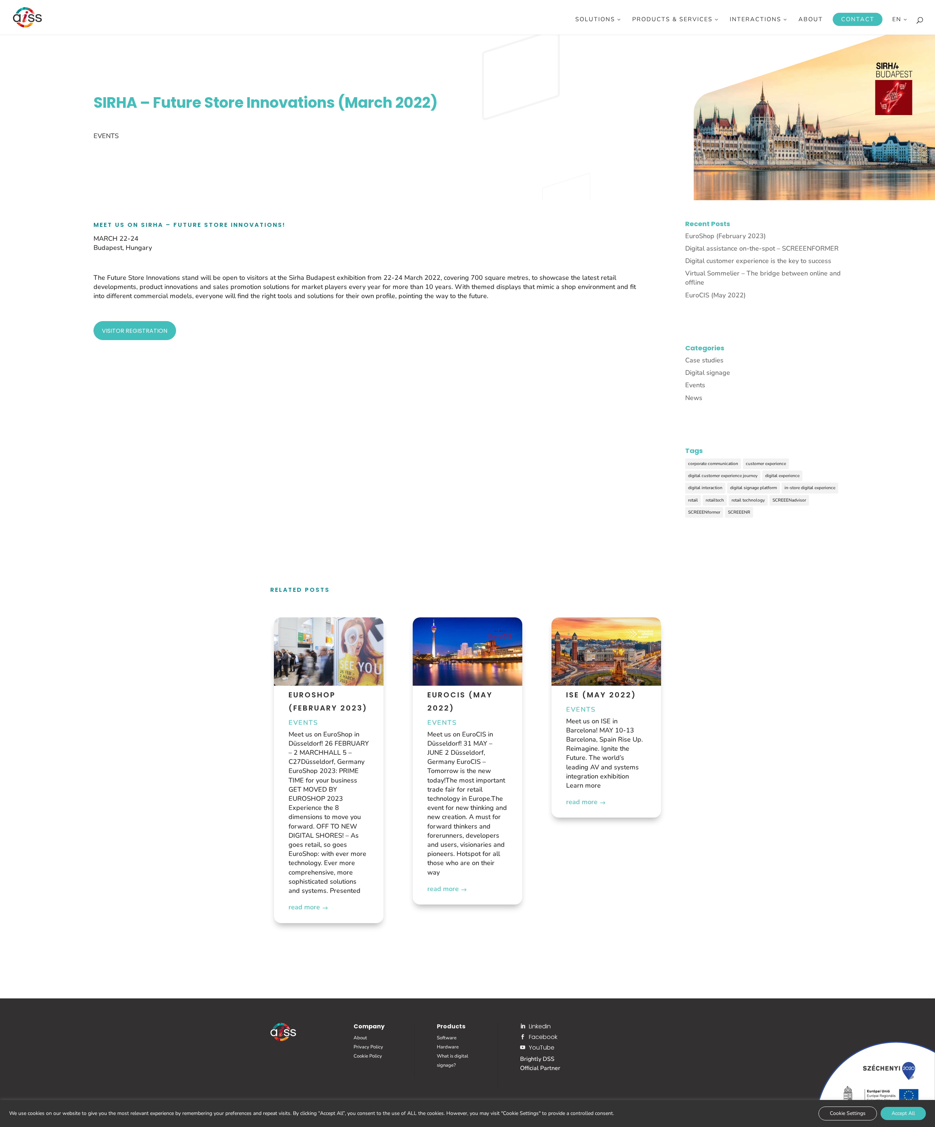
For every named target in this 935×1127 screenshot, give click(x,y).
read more (304, 907)
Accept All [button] (903, 1113)
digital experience (782, 476)
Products (451, 1026)
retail (693, 500)
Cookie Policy (368, 1056)
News (693, 397)
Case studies (704, 360)
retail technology (748, 500)
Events (106, 136)
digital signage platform (753, 488)
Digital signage (707, 372)
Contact (857, 19)
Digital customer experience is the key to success (758, 260)
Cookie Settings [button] (848, 1113)
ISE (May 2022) (601, 695)
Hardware (448, 1047)
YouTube (541, 1047)
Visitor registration (134, 331)
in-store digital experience (810, 488)
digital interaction (705, 488)
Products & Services (672, 20)
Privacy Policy (368, 1047)
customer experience (766, 464)
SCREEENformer (704, 512)
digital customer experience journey (722, 476)
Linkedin (540, 1026)
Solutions (595, 20)
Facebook (543, 1037)
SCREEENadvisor (789, 500)
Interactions (755, 20)
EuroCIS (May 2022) (715, 295)
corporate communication (713, 464)
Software (447, 1038)
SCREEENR (739, 512)
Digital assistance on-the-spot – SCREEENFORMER (762, 248)
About (810, 20)
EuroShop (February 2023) (725, 236)
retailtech (715, 500)
